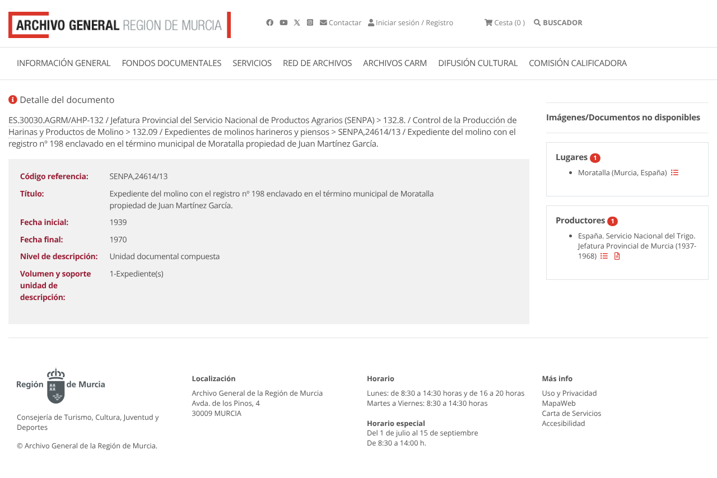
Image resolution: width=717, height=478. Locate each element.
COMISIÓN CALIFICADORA (578, 63)
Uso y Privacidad (569, 393)
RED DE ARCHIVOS (317, 63)
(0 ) (509, 22)
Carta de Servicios (572, 413)
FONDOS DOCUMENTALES (171, 63)
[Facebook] (270, 22)
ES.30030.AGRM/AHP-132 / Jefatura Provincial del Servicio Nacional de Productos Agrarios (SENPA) (191, 120)
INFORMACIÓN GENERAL (63, 63)
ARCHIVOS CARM (395, 63)
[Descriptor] (617, 256)
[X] (298, 22)
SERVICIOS (252, 63)
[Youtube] (284, 22)
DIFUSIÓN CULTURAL (478, 63)
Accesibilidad (563, 423)
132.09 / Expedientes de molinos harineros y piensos (230, 132)
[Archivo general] (119, 22)
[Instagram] (311, 22)
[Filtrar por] (675, 172)
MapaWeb (559, 403)
